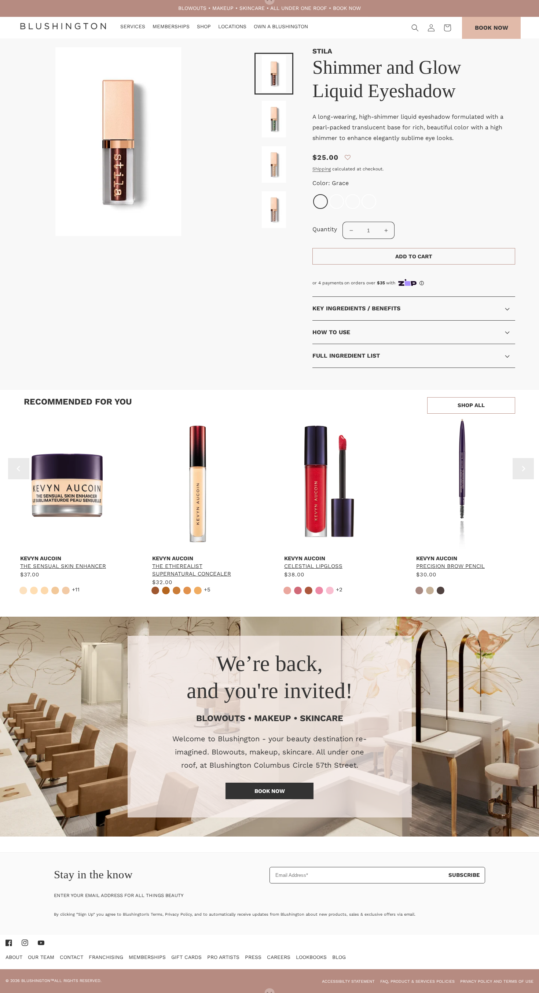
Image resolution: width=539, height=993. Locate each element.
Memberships (147, 957)
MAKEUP (223, 8)
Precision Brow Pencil (450, 566)
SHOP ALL (471, 405)
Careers (278, 957)
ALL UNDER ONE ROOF (298, 8)
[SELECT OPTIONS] (66, 542)
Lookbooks (311, 957)
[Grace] (320, 201)
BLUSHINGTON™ (37, 980)
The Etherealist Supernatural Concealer (191, 570)
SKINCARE (252, 8)
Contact (71, 957)
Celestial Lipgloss (313, 566)
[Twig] (352, 201)
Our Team (41, 957)
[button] (415, 28)
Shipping (321, 168)
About (14, 957)
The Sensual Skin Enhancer (63, 566)
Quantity (324, 229)
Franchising (106, 957)
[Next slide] (523, 469)
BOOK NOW (347, 8)
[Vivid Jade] (369, 201)
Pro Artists (223, 957)
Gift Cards (186, 957)
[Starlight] (336, 201)
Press (253, 957)
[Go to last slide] (19, 469)
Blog (339, 957)
